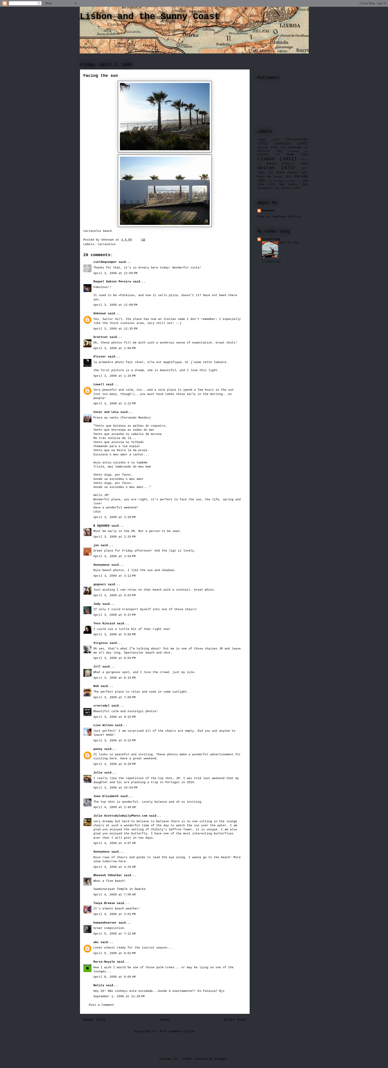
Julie (97, 772)
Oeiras (266, 168)
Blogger (221, 1059)
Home (164, 1020)
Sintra (286, 188)
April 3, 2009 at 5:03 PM (114, 595)
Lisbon (266, 159)
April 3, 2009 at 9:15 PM (114, 717)
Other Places (287, 172)
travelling (271, 239)
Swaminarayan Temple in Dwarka (119, 889)
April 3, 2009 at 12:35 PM (115, 328)
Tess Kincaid (104, 623)
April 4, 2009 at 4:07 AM (114, 843)
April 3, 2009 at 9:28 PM (114, 764)
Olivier (99, 356)
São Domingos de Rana (282, 181)
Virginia (100, 643)
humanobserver (105, 922)
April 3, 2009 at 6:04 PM (114, 658)
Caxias (262, 147)
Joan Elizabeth (106, 796)
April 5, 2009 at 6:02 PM (114, 953)
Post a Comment (101, 1005)
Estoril (263, 151)
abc (96, 942)
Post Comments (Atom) (177, 1031)
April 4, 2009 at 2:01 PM (114, 914)
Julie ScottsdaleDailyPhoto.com (120, 816)
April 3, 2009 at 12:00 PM (115, 273)
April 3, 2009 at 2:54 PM (114, 556)
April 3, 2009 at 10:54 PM (115, 787)
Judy (97, 604)
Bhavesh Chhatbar (107, 875)
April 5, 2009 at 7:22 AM (114, 933)
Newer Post (94, 1020)
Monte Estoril (281, 163)
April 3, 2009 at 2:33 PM (114, 536)
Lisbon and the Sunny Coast (150, 17)
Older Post (235, 1020)
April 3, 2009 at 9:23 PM (114, 740)
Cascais (283, 144)
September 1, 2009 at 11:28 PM (119, 996)
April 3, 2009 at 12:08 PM (115, 305)
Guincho (262, 154)
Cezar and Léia (106, 412)
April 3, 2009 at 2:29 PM (114, 517)
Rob (96, 686)
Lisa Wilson (103, 725)
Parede (301, 177)
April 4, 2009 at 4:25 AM (114, 867)
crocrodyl (101, 705)
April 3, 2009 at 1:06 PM (114, 348)
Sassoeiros (265, 188)
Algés (261, 139)
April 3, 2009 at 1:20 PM (114, 376)
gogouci (99, 584)
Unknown (99, 313)
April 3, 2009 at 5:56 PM (114, 634)
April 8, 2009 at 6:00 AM (114, 977)
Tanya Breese (104, 903)
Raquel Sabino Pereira (112, 281)
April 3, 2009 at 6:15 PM (114, 678)
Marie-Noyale (104, 962)
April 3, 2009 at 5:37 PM (114, 615)
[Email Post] (143, 240)
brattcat (100, 337)
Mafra (304, 159)
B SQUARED (101, 525)
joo (96, 545)
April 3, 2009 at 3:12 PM (114, 576)
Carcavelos (107, 244)
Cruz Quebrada (290, 147)
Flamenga (293, 151)
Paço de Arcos (269, 176)
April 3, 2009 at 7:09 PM (114, 697)
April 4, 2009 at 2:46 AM (114, 807)
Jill (97, 666)
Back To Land (288, 242)
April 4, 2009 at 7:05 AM (114, 894)
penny (97, 749)
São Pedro (288, 184)
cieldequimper (105, 262)
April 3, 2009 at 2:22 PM (114, 403)
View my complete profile (278, 216)
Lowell (98, 384)
